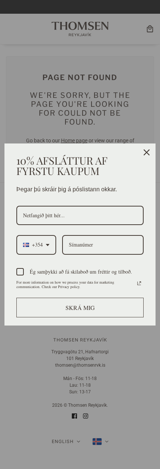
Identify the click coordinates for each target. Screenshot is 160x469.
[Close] (147, 152)
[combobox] (36, 245)
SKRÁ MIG (80, 307)
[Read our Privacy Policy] (139, 283)
